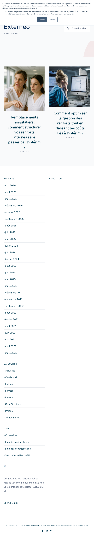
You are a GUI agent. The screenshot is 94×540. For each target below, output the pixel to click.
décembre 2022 (14, 292)
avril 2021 (10, 346)
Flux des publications (17, 442)
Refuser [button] (52, 20)
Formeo (9, 390)
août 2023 (11, 266)
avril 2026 (10, 192)
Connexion (11, 435)
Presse (9, 411)
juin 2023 (10, 272)
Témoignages (12, 417)
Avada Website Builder (34, 525)
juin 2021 (10, 332)
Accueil (6, 33)
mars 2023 (11, 286)
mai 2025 (10, 239)
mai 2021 (10, 339)
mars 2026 (11, 199)
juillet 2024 (11, 245)
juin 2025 (10, 232)
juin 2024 (10, 252)
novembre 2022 (14, 299)
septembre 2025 (14, 219)
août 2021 (11, 326)
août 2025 (11, 225)
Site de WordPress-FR (17, 455)
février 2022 (12, 319)
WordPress (84, 525)
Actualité (10, 370)
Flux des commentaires (18, 448)
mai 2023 (10, 279)
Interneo (9, 397)
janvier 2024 (12, 259)
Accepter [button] (42, 20)
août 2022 (11, 312)
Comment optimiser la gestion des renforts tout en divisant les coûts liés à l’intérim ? (70, 123)
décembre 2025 (14, 205)
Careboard (11, 377)
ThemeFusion (49, 525)
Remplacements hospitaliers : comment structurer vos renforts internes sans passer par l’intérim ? (24, 132)
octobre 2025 (12, 212)
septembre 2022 (14, 306)
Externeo (10, 384)
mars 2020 (11, 353)
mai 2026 (10, 185)
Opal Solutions (13, 404)
